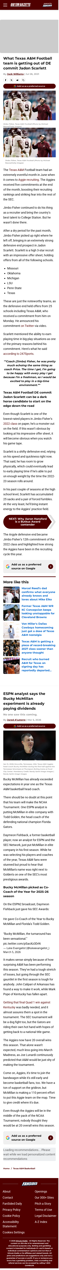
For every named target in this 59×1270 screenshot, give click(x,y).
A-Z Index (41, 1222)
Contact (8, 1197)
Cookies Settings (14, 1232)
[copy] (23, 80)
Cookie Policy (11, 1215)
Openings (41, 1191)
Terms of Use (43, 1209)
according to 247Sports (18, 353)
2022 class (10, 423)
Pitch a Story (43, 1203)
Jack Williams (15, 74)
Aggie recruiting (28, 179)
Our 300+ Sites (44, 1197)
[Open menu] (5, 5)
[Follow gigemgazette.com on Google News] (50, 566)
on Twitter (27, 326)
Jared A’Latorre (16, 719)
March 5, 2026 (12, 952)
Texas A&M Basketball (24, 1168)
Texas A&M (16, 170)
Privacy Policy (11, 1209)
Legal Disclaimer (45, 1215)
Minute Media (22, 1241)
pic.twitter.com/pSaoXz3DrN (22, 943)
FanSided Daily (12, 1203)
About (6, 1191)
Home (6, 1168)
